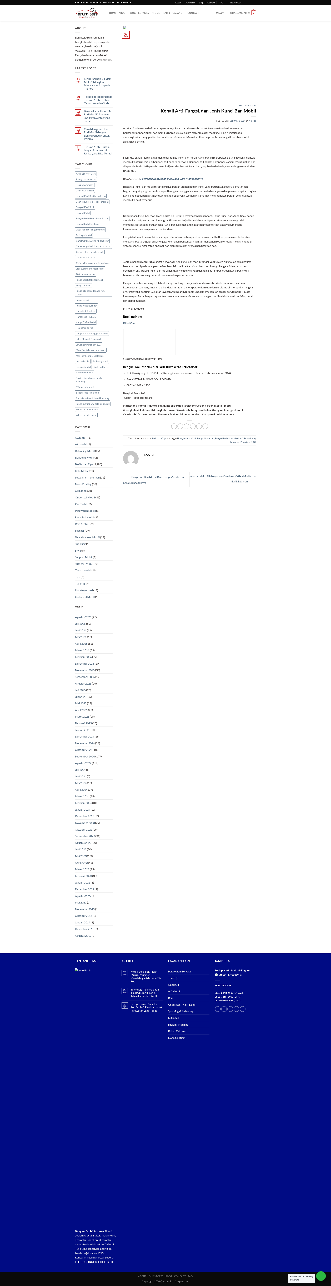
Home (112, 13)
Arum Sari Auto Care (86, 173)
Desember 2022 (84, 889)
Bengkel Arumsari (84, 185)
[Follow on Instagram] (248, 2)
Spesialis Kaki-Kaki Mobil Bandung (92, 398)
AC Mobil (174, 991)
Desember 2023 (84, 816)
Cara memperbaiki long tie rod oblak (93, 246)
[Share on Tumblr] (205, 426)
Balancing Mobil (85, 451)
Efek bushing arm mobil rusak (90, 268)
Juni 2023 (80, 849)
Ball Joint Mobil (84, 457)
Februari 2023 (83, 876)
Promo (156, 13)
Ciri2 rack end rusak (85, 257)
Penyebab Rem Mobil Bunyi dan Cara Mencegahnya (171, 178)
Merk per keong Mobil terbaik (90, 355)
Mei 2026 (81, 636)
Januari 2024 (82, 809)
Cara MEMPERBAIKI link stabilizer (92, 240)
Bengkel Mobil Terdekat (87, 224)
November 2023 (85, 822)
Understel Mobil (85, 597)
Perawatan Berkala (179, 971)
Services (143, 13)
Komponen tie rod (84, 327)
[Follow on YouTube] (242, 1009)
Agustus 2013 (83, 935)
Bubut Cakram (176, 1031)
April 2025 (81, 710)
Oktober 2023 (83, 829)
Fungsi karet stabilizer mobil (89, 279)
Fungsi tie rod (82, 300)
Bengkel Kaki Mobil (85, 207)
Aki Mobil (81, 444)
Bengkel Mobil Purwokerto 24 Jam (92, 218)
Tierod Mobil (83, 570)
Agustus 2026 (83, 617)
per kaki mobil (82, 361)
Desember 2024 (84, 736)
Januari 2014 (82, 922)
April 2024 (81, 789)
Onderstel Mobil (85, 497)
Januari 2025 (82, 729)
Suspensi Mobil (84, 563)
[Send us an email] (254, 2)
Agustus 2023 (83, 842)
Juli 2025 (80, 690)
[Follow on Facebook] (244, 2)
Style (78, 550)
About (178, 2)
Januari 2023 (82, 882)
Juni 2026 (80, 630)
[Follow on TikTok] (230, 1009)
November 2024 (85, 743)
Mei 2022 (81, 902)
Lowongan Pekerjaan (87, 477)
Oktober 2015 (83, 915)
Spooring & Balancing (180, 1011)
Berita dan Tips (84, 464)
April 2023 (81, 862)
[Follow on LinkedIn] (236, 1009)
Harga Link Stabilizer (86, 311)
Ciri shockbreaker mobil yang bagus (93, 263)
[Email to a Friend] (186, 426)
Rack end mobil (83, 367)
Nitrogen (173, 1017)
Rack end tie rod (101, 367)
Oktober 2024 (83, 749)
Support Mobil (83, 557)
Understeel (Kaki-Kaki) (181, 1004)
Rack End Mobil (84, 517)
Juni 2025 (80, 696)
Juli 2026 (80, 623)
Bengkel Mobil (83, 213)
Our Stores (190, 2)
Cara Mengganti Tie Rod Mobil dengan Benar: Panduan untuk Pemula (97, 134)
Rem (170, 997)
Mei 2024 (81, 782)
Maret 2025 (82, 716)
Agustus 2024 (83, 763)
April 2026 (81, 643)
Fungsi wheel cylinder (86, 305)
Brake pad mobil (84, 235)
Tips (77, 577)
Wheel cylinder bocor (86, 415)
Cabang (177, 13)
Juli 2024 (80, 769)
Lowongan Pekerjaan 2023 (88, 344)
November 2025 (85, 670)
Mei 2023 (81, 856)
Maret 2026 (82, 650)
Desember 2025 (84, 663)
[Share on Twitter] (180, 426)
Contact (211, 2)
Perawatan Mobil (85, 510)
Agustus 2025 (83, 683)
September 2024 (85, 756)
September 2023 (85, 836)
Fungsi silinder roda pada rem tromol (90, 292)
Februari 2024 (83, 802)
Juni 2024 (80, 776)
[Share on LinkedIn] (199, 426)
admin (252, 121)
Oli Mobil (81, 490)
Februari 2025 (83, 723)
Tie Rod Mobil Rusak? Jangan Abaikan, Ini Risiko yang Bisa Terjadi (98, 150)
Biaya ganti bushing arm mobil (90, 229)
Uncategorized (84, 590)
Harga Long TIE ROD (86, 316)
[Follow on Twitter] (251, 2)
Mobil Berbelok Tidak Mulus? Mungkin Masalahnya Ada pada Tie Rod (97, 83)
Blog (201, 2)
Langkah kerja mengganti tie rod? (92, 333)
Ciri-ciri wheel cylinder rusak (90, 252)
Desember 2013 (84, 928)
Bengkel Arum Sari (85, 190)
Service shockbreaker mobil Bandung (89, 380)
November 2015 (85, 909)
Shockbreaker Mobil (87, 537)
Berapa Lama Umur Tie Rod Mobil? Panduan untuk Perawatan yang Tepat (97, 116)
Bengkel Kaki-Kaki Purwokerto (91, 196)
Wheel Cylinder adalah (87, 409)
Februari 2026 (83, 656)
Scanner (79, 530)
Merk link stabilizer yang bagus (91, 350)
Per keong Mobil (100, 361)
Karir (166, 13)
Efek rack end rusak (85, 274)
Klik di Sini (129, 323)
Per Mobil (81, 504)
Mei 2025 (81, 703)
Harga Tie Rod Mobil (86, 322)
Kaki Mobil (81, 470)
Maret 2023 (82, 869)
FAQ (221, 2)
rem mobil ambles (84, 372)
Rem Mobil (81, 523)
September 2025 (85, 676)
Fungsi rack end (83, 285)
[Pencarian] (105, 13)
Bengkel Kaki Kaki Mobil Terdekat (92, 201)
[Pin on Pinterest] (193, 426)
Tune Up (80, 583)
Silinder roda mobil (85, 387)
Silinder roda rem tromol (87, 392)
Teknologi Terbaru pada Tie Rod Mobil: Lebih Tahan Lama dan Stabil (98, 100)
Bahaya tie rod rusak (86, 179)
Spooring (80, 543)
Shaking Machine (178, 1024)
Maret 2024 (82, 796)
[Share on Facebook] (174, 426)
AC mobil (80, 437)
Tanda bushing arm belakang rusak (93, 403)
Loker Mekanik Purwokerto (89, 339)
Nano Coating (83, 484)
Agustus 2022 (83, 895)
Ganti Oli (173, 984)
